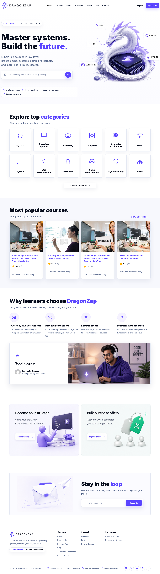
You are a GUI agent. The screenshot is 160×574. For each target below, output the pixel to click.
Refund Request (87, 544)
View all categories (78, 185)
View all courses (139, 217)
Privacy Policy (63, 555)
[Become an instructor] (44, 430)
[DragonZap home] (16, 5)
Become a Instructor (113, 540)
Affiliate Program (112, 536)
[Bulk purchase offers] (116, 430)
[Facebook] (142, 568)
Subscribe (79, 5)
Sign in (140, 5)
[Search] (125, 5)
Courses (59, 5)
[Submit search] (68, 75)
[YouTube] (137, 568)
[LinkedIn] (126, 568)
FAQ (97, 5)
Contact (105, 5)
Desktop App (62, 544)
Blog (59, 548)
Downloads (62, 540)
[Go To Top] (148, 568)
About (89, 5)
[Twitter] (131, 568)
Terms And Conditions (66, 552)
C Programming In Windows (33, 374)
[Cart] (131, 5)
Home (49, 5)
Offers (68, 5)
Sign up (151, 5)
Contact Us (85, 536)
